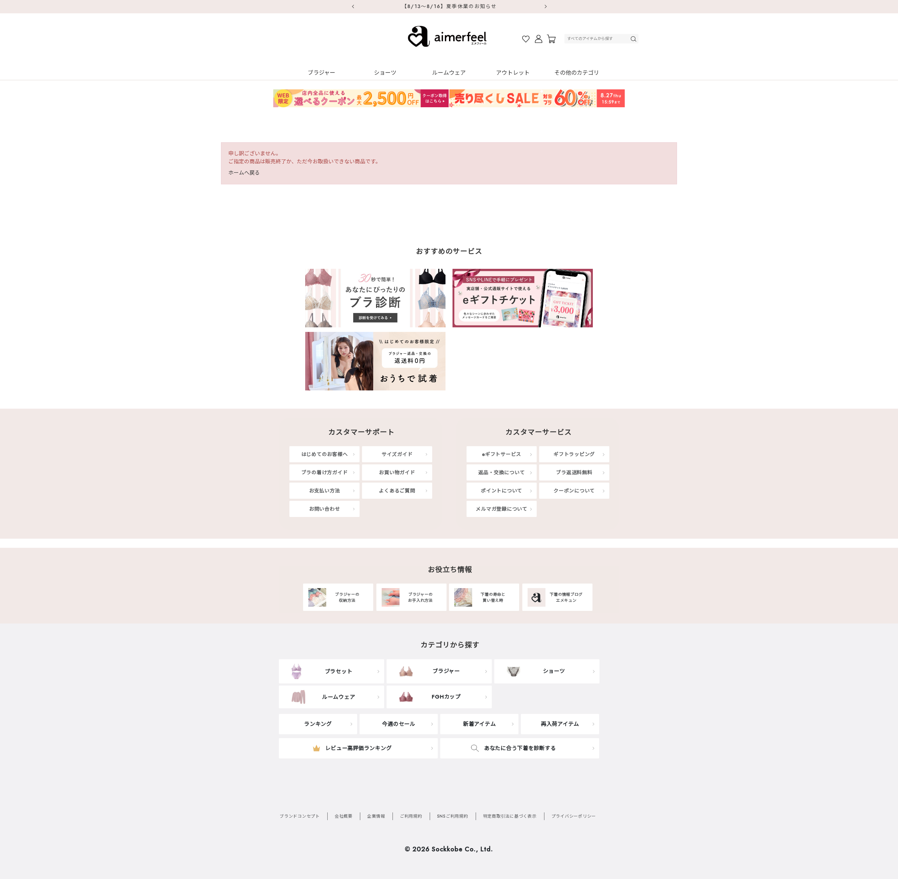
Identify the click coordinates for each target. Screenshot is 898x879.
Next (545, 6)
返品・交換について (501, 472)
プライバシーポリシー (573, 816)
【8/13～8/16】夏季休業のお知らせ (449, 6)
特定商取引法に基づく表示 (510, 816)
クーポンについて (574, 490)
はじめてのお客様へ (324, 454)
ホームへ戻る (244, 173)
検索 (634, 38)
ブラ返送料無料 (574, 472)
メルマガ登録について (502, 508)
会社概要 (344, 816)
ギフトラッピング (574, 454)
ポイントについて (501, 490)
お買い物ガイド (397, 472)
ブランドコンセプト (300, 816)
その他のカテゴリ (576, 73)
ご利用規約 (411, 816)
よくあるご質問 (397, 490)
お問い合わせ (324, 508)
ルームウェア (449, 73)
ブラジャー (321, 73)
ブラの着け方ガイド (324, 472)
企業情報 (376, 816)
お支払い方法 (324, 490)
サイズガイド (397, 454)
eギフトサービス (501, 454)
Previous (352, 6)
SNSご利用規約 (452, 816)
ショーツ (385, 73)
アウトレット (513, 73)
